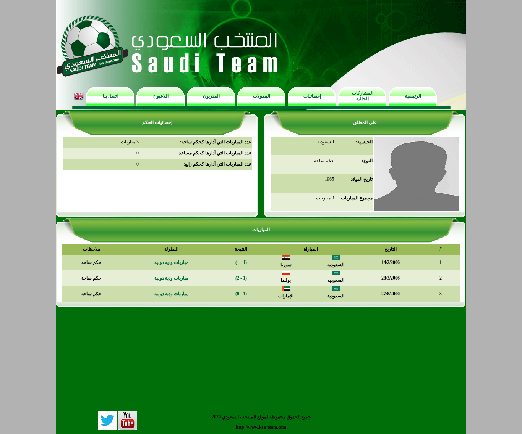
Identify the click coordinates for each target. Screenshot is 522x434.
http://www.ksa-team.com (261, 427)
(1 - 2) (241, 278)
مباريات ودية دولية (171, 262)
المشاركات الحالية (362, 95)
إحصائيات (312, 96)
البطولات (261, 96)
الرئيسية (413, 96)
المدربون (211, 96)
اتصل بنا (110, 96)
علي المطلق (365, 122)
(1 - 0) (241, 293)
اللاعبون (161, 96)
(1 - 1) (241, 262)
